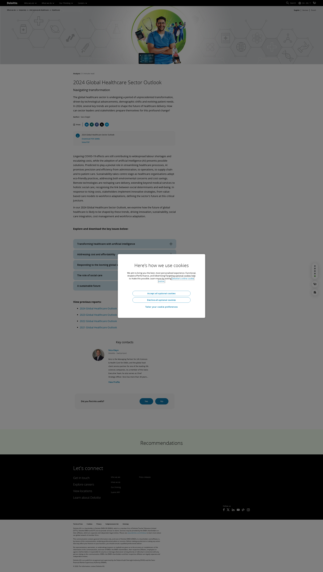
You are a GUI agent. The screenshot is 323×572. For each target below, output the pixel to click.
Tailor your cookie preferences (161, 306)
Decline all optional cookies (161, 300)
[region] (161, 286)
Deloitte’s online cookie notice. (176, 280)
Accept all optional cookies (161, 293)
